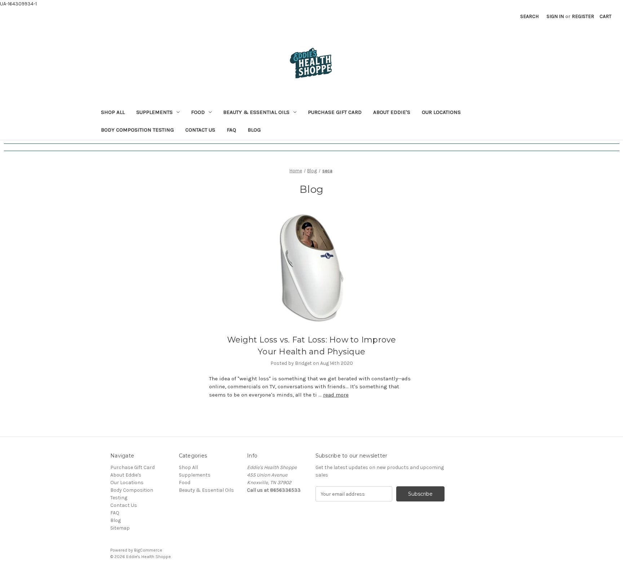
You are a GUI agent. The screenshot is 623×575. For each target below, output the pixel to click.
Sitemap (120, 528)
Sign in (555, 16)
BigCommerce (148, 550)
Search (529, 16)
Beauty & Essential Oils (256, 112)
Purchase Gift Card (335, 112)
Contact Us (200, 130)
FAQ (231, 130)
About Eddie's (391, 112)
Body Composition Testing (137, 130)
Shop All (113, 112)
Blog (254, 130)
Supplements (154, 112)
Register (583, 16)
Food (198, 112)
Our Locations (441, 112)
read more (336, 395)
